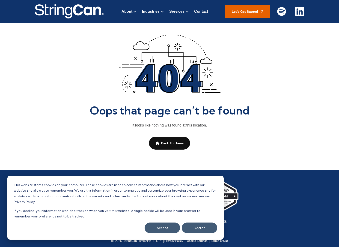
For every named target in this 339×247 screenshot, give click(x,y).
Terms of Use (220, 241)
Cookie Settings (197, 241)
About (127, 11)
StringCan (130, 241)
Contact (201, 11)
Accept (162, 228)
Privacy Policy (173, 241)
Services (176, 11)
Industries (151, 11)
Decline (199, 228)
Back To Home (172, 143)
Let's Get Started (245, 11)
